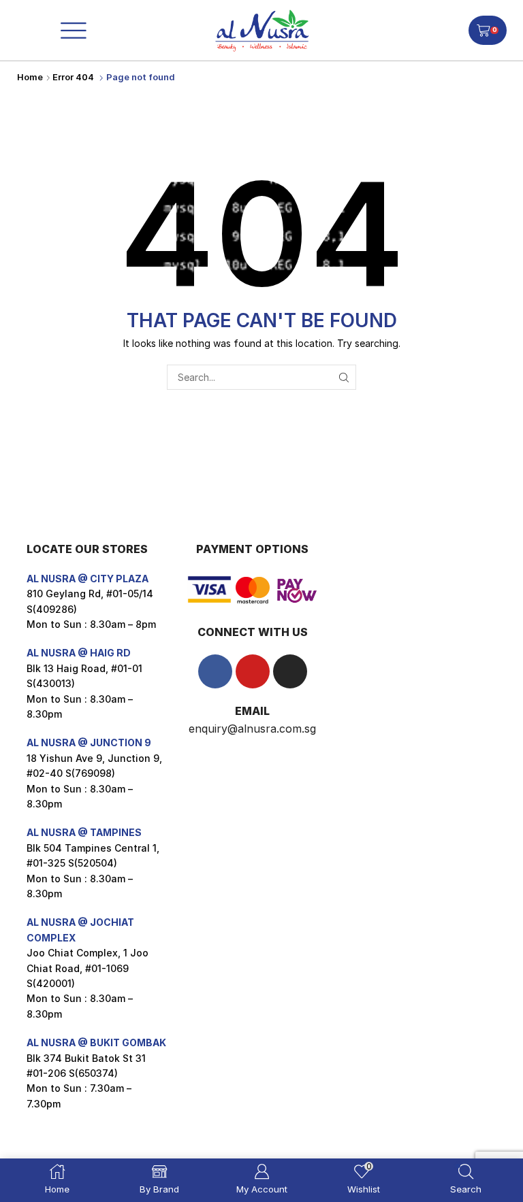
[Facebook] (215, 671)
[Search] (343, 377)
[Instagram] (290, 671)
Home (30, 76)
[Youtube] (253, 671)
